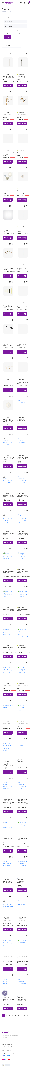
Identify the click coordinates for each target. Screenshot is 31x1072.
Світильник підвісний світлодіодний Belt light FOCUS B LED (8, 804)
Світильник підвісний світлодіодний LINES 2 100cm (8, 230)
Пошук (7, 37)
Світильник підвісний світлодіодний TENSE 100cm (8, 611)
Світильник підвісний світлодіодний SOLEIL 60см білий (22, 496)
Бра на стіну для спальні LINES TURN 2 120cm (22, 306)
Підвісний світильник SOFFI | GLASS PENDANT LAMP (8, 922)
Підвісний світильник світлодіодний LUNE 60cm (22, 687)
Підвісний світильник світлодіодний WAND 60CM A (8, 116)
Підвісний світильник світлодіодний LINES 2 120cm (22, 230)
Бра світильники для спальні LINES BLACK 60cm (8, 78)
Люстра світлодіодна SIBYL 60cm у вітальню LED (22, 573)
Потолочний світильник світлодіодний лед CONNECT (22, 882)
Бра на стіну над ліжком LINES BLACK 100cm (22, 78)
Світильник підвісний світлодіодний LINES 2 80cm (8, 154)
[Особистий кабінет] (25, 3)
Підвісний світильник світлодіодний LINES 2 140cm (22, 268)
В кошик (6, 85)
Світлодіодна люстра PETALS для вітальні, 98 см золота (22, 611)
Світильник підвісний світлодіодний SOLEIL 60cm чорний (8, 496)
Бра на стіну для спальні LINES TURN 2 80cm (22, 154)
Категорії (6, 45)
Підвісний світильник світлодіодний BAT (8, 960)
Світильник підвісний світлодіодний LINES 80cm (22, 344)
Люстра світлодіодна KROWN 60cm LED (22, 458)
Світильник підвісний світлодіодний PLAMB (22, 803)
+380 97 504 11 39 (7, 1044)
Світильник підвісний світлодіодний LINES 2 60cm (22, 1001)
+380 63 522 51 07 (7, 1046)
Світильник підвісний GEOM (8, 1000)
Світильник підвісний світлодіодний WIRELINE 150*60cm (8, 535)
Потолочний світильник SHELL (21, 420)
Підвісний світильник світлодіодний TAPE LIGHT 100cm (8, 458)
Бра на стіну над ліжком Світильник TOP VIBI (8, 192)
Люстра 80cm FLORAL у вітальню (8, 724)
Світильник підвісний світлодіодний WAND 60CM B (22, 116)
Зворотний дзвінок (7, 1048)
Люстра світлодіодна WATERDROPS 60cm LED (22, 725)
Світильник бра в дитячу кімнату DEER (22, 842)
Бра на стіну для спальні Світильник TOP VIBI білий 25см (22, 192)
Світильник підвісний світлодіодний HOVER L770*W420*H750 (22, 649)
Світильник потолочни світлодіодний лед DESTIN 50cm (7, 344)
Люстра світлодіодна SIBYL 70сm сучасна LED (8, 649)
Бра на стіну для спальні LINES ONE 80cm (7, 306)
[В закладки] (13, 54)
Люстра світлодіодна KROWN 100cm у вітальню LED (8, 573)
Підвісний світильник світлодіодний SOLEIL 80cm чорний (22, 535)
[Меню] (3, 3)
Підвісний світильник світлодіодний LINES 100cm (22, 382)
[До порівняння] (10, 54)
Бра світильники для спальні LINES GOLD (8, 882)
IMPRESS (5, 381)
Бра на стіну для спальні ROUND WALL (21, 922)
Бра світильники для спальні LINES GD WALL (8, 843)
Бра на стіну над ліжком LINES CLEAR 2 (22, 961)
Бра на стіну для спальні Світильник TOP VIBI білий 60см (8, 420)
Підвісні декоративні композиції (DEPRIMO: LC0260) (8, 764)
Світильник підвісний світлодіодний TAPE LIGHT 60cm (8, 268)
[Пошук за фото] (18, 3)
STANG (19, 763)
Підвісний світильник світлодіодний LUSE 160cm (8, 687)
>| (6, 1018)
